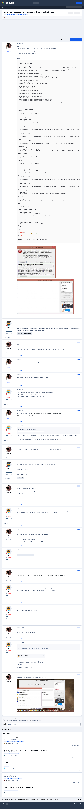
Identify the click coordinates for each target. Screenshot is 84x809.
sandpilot (6, 788)
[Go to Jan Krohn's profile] (9, 323)
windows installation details (12, 738)
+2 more (22, 741)
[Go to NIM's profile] (4, 792)
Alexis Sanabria (7, 739)
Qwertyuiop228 (7, 764)
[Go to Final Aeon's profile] (4, 17)
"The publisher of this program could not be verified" (19, 787)
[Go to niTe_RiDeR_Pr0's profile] (4, 780)
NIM (7, 792)
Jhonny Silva (6, 751)
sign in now (29, 720)
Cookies (21, 806)
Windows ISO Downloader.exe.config (25, 555)
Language (5, 806)
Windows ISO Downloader (24, 17)
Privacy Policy (11, 806)
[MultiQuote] (17, 317)
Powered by (76, 806)
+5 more (19, 778)
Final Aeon (8, 17)
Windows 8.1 (7, 762)
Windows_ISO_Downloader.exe (24, 333)
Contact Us (16, 806)
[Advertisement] (42, 28)
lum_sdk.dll (20, 477)
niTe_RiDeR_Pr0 (7, 776)
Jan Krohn (9, 327)
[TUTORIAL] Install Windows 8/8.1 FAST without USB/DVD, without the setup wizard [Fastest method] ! (32, 775)
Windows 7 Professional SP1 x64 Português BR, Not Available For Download (25, 750)
